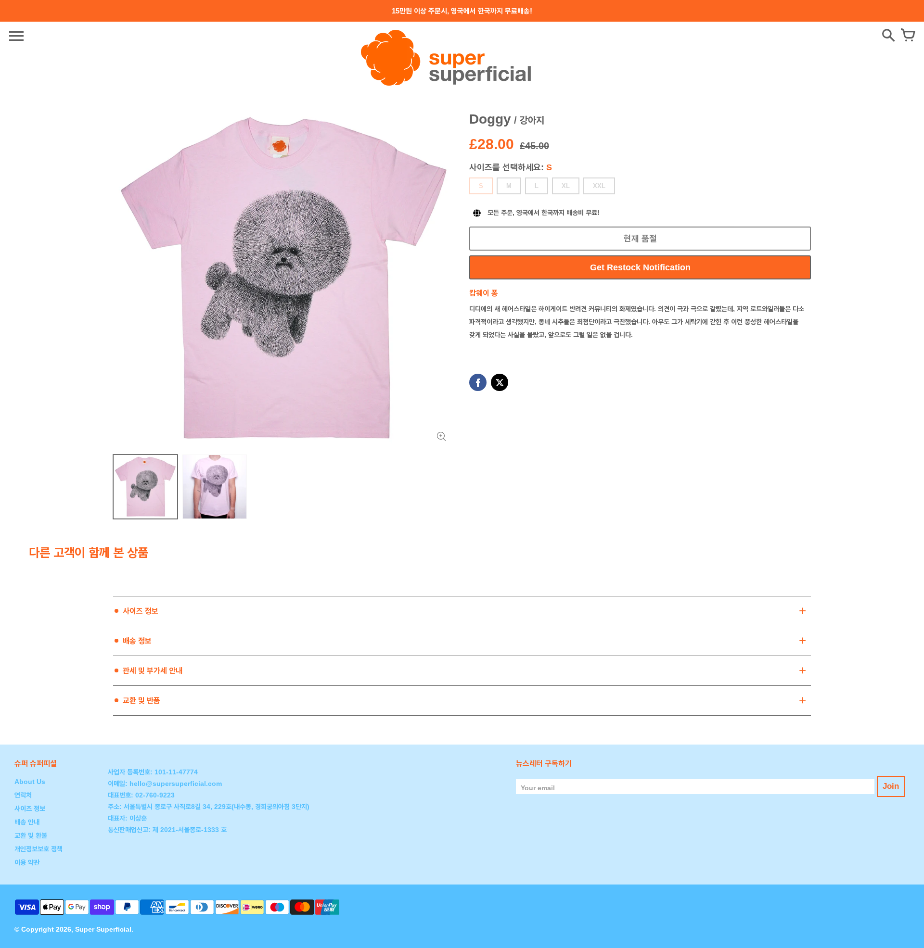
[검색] (888, 36)
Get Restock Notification (640, 267)
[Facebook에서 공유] (478, 382)
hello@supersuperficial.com (175, 783)
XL (566, 186)
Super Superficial (103, 929)
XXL (599, 186)
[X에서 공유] (499, 382)
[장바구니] (907, 36)
